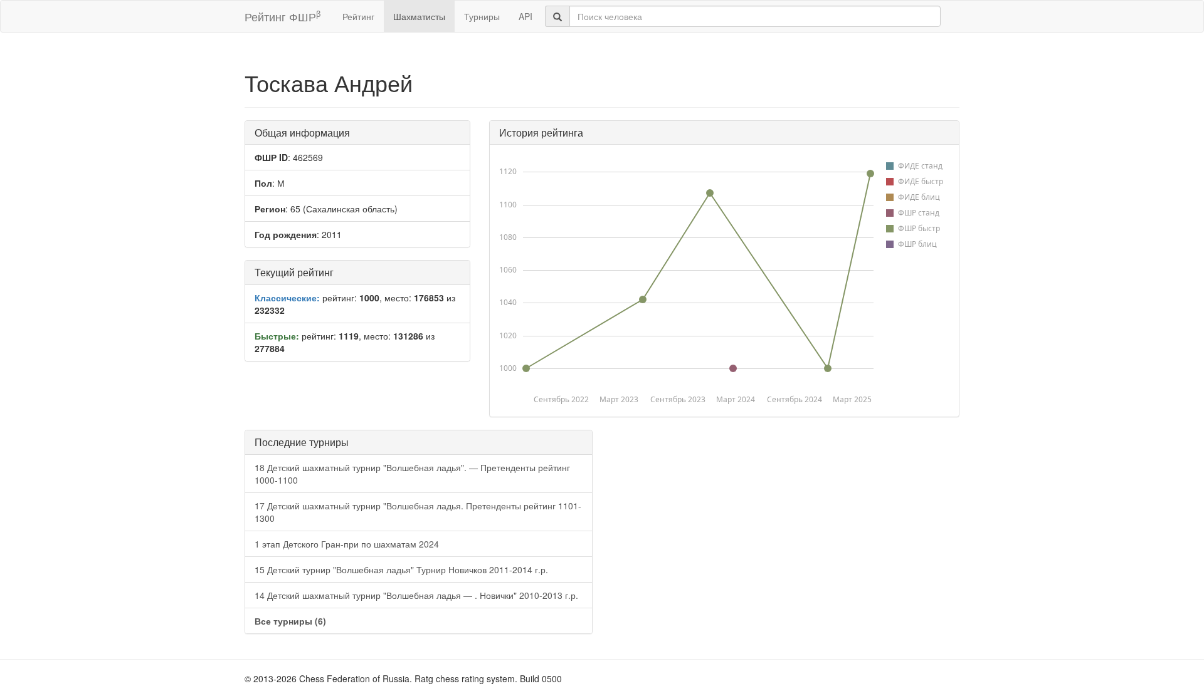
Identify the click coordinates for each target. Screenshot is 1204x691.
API (525, 16)
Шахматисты (419, 16)
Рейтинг (358, 16)
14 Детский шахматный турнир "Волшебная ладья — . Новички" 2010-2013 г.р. (416, 595)
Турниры (482, 16)
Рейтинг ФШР (282, 16)
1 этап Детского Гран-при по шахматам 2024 (347, 544)
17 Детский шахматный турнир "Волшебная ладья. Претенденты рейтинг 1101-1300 (418, 511)
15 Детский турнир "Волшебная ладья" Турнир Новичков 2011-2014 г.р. (401, 569)
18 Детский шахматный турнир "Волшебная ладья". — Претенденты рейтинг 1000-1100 (412, 473)
